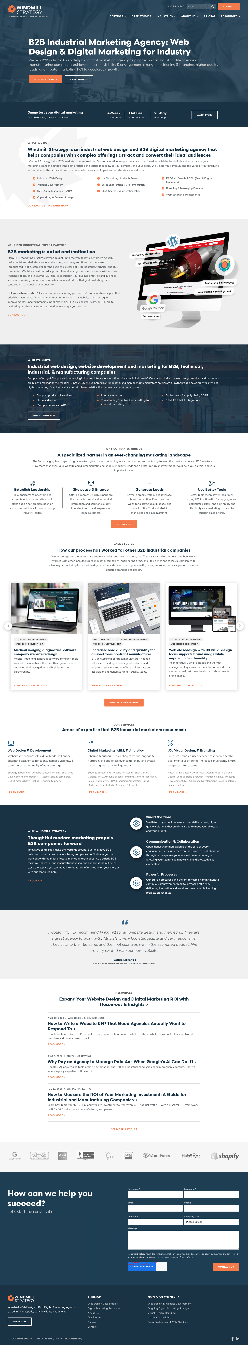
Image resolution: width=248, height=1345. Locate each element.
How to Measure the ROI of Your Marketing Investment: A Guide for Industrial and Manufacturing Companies (117, 1097)
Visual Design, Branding (162, 1313)
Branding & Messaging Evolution (185, 188)
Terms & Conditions (43, 1338)
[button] (46, 636)
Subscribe (19, 1321)
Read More (55, 1044)
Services (116, 16)
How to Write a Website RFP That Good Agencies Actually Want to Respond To (117, 1026)
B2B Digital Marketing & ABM (54, 191)
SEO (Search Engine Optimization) (121, 191)
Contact (229, 6)
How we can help (45, 79)
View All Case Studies (124, 702)
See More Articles (124, 1129)
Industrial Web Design (50, 178)
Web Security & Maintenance (183, 194)
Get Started (124, 524)
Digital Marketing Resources (104, 1308)
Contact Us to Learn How (48, 205)
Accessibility (76, 1338)
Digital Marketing (78, 1056)
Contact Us (16, 315)
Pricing (209, 16)
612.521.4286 (176, 6)
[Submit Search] (213, 6)
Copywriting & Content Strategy (55, 197)
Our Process (95, 1317)
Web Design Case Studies (103, 1303)
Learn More (205, 114)
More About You (44, 415)
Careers (92, 1322)
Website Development (50, 184)
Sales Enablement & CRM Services (168, 1322)
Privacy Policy (186, 1257)
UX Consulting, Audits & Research (121, 178)
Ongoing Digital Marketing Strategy (168, 1308)
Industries (165, 16)
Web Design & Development (86, 1018)
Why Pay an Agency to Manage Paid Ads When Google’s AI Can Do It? (121, 1061)
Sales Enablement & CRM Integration (123, 184)
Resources (229, 16)
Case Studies (141, 16)
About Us (188, 16)
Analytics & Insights (159, 1317)
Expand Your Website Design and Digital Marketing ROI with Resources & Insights (124, 1001)
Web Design (155, 1303)
